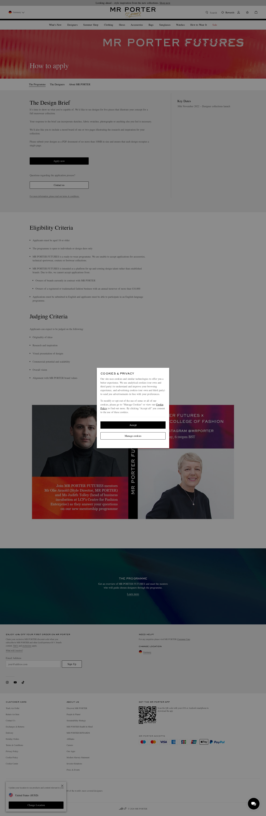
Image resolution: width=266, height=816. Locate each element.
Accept (133, 425)
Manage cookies (133, 436)
